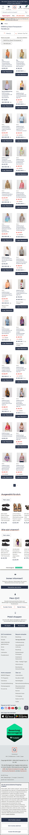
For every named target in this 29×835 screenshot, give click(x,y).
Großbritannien (12, 756)
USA (7, 756)
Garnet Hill (20, 777)
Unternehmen (19, 675)
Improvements (11, 779)
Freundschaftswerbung (7, 683)
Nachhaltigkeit (19, 680)
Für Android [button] (21, 625)
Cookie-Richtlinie (10, 814)
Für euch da (4, 688)
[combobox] (12, 12)
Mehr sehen (6, 500)
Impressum (23, 771)
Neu (13, 15)
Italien (18, 756)
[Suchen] (26, 12)
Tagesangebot (6, 15)
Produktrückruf (5, 655)
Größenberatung (19, 642)
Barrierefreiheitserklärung (22, 683)
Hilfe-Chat (4, 637)
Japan (22, 756)
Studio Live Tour (19, 698)
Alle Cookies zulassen (14, 820)
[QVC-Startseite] (2, 24)
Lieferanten (4, 652)
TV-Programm (4, 678)
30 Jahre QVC (20, 15)
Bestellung (18, 637)
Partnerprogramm (5, 686)
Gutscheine (4, 680)
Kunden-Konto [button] (7, 607)
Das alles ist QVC (19, 678)
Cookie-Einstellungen (14, 831)
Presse (2, 649)
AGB (3, 769)
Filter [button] (8, 33)
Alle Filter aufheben (22, 37)
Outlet (17, 701)
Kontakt (3, 639)
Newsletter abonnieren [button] (14, 587)
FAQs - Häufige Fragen (21, 661)
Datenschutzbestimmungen (16, 769)
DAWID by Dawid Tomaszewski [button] (12, 40)
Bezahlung (18, 649)
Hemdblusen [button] (7, 43)
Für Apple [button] (7, 625)
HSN (2, 777)
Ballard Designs (7, 777)
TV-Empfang (18, 696)
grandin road (3, 779)
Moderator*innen (19, 693)
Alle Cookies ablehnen (14, 826)
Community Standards (8, 771)
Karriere (17, 690)
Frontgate (14, 777)
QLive (2, 647)
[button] (3, 8)
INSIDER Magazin (5, 675)
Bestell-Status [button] (21, 607)
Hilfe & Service (19, 664)
